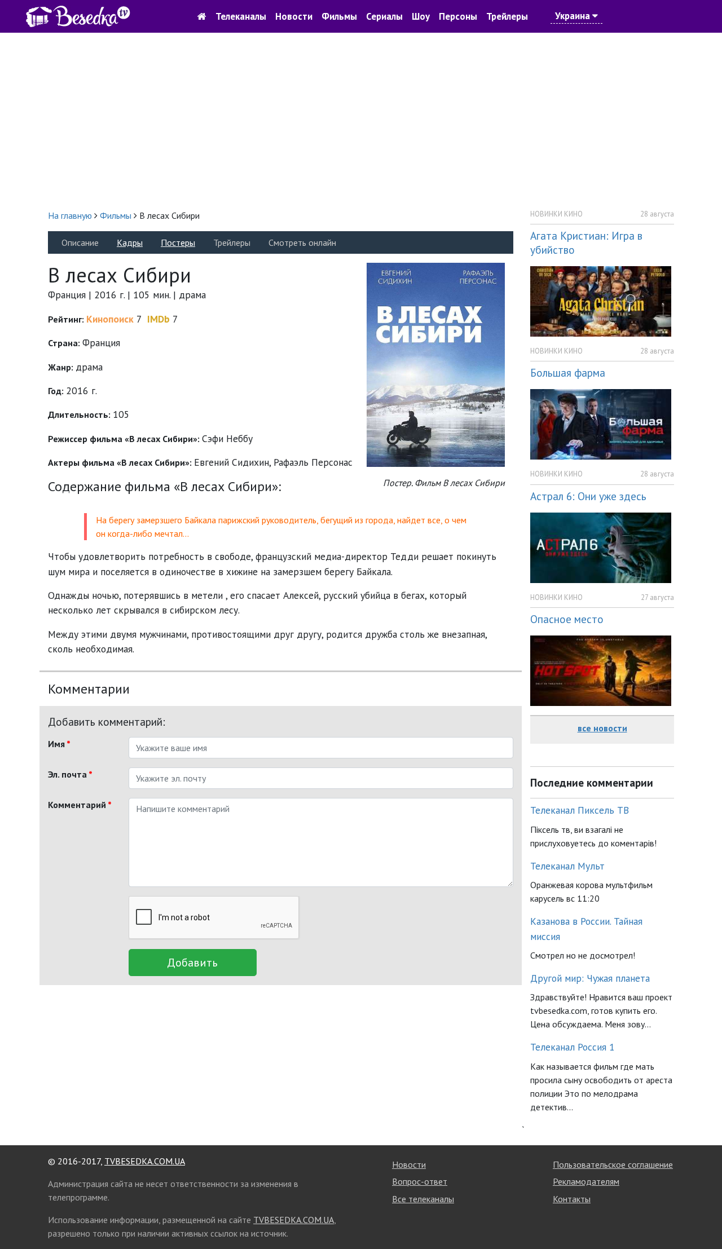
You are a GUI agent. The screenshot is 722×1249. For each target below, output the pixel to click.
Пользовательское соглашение (613, 1164)
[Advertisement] (361, 121)
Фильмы (339, 16)
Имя (59, 743)
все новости (602, 728)
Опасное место (567, 619)
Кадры (130, 242)
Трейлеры (507, 16)
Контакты (572, 1198)
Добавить (192, 962)
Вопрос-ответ (419, 1181)
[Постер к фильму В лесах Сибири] (436, 364)
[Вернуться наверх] (702, 1215)
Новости (293, 16)
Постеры (178, 242)
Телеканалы (240, 16)
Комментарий (80, 804)
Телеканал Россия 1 (572, 1046)
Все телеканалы (423, 1198)
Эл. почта (70, 774)
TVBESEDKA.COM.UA (144, 1161)
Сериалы (384, 16)
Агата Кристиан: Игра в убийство (586, 242)
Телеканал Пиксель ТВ (579, 810)
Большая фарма (567, 372)
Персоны (458, 16)
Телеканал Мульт (567, 865)
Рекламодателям (586, 1181)
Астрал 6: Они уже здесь (588, 496)
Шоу (421, 16)
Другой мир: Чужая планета (590, 978)
